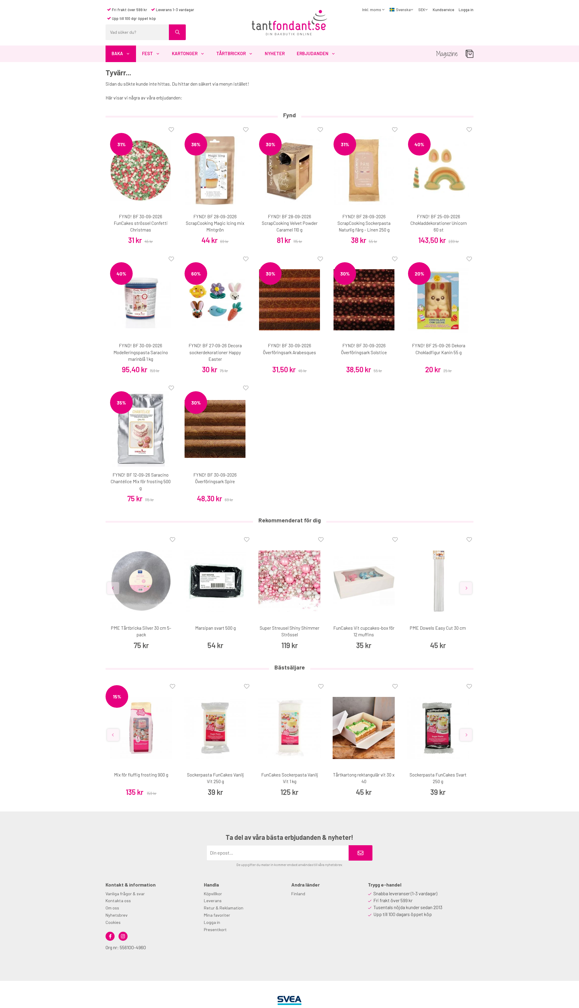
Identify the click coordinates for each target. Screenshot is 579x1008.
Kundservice (443, 9)
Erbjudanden (312, 53)
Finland (298, 893)
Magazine (447, 53)
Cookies (113, 922)
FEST (147, 53)
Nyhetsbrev (117, 915)
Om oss (112, 907)
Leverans (213, 900)
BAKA (117, 53)
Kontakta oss (118, 900)
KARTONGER (185, 53)
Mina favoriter (217, 915)
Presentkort (215, 929)
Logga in (466, 9)
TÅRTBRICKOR (231, 53)
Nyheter (275, 53)
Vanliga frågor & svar (125, 893)
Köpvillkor (213, 893)
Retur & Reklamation (223, 907)
